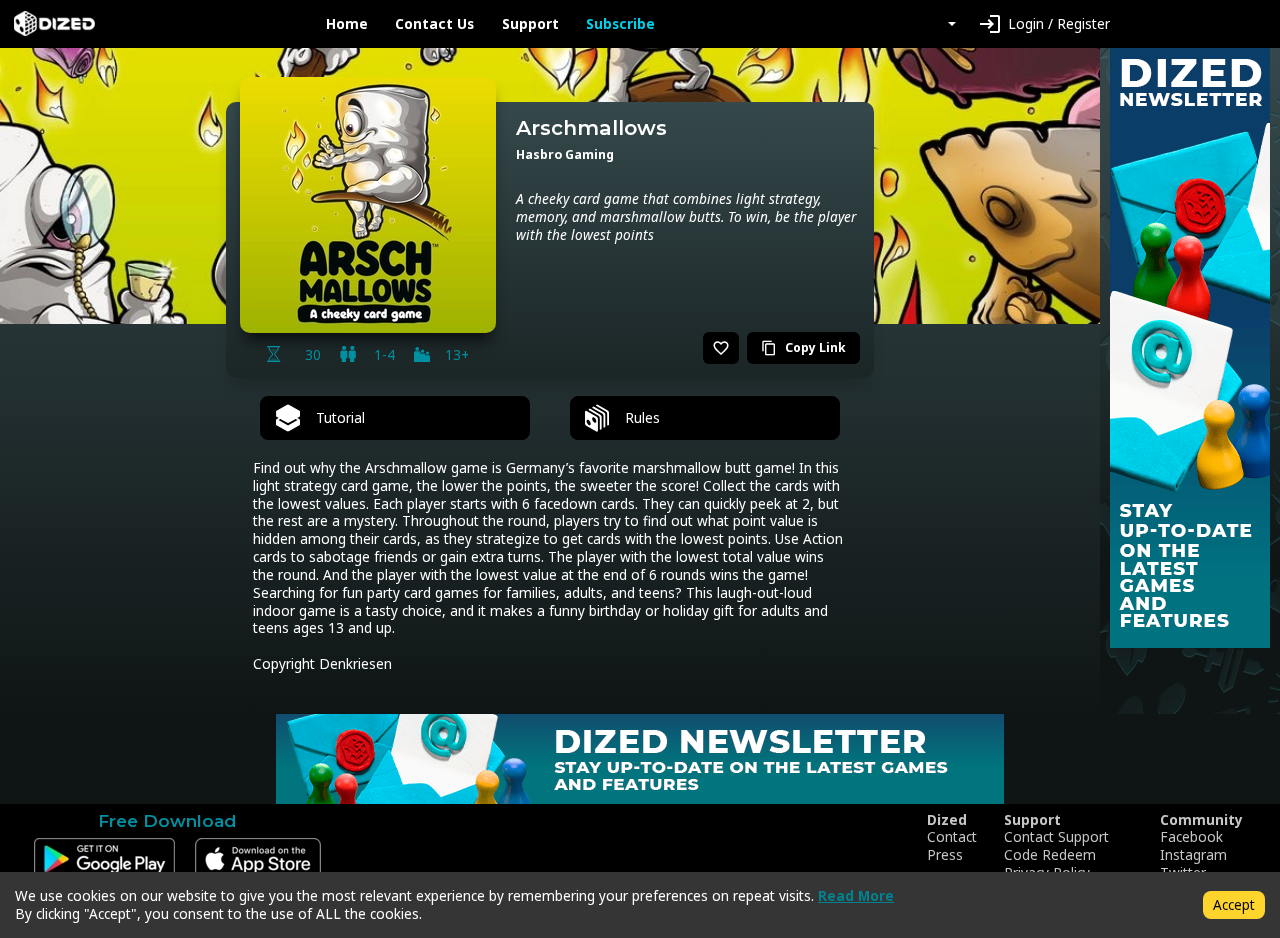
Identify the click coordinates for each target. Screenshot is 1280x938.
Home (347, 24)
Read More (856, 895)
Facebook (1191, 837)
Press (945, 855)
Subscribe (620, 24)
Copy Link (803, 347)
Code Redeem (1050, 855)
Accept (1234, 904)
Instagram (1193, 855)
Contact (952, 837)
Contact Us (434, 24)
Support (530, 24)
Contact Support (1056, 837)
